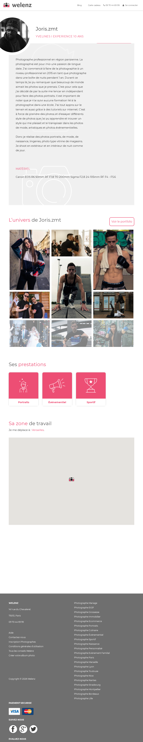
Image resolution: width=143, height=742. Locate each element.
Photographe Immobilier (87, 616)
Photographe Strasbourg (87, 684)
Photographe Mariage (85, 603)
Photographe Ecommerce (88, 621)
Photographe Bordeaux (86, 694)
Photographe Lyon (84, 666)
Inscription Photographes (22, 642)
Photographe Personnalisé (88, 648)
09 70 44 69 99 (112, 5)
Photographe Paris (84, 657)
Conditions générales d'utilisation (26, 646)
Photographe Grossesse (86, 612)
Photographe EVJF (84, 607)
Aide (11, 632)
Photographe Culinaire (86, 630)
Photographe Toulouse (86, 671)
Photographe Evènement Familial (92, 653)
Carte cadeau (94, 5)
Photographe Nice (83, 675)
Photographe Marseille (86, 662)
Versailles (38, 430)
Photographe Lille (83, 698)
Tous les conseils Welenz (21, 651)
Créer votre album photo (22, 655)
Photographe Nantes (85, 680)
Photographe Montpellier (87, 689)
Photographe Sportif (85, 639)
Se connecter (131, 5)
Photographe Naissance (86, 644)
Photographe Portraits (86, 625)
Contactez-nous (17, 637)
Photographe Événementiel (88, 635)
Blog (79, 5)
